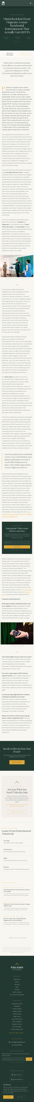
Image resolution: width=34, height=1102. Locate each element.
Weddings (17, 1006)
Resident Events (17, 1024)
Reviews (17, 984)
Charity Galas (17, 1014)
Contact (17, 989)
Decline (20, 1097)
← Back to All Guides (17, 938)
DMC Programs (17, 1021)
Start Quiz (25, 54)
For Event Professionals (17, 994)
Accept (8, 1097)
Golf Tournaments (17, 1019)
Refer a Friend (17, 992)
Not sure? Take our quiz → (17, 1033)
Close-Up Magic (17, 1026)
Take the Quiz (17, 811)
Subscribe (17, 546)
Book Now (17, 762)
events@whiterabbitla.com (18, 1042)
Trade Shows (17, 1016)
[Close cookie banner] (30, 1084)
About (17, 982)
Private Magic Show (17, 1029)
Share (18, 41)
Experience (17, 979)
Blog (17, 987)
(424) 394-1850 (18, 1045)
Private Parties (17, 1009)
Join (29, 1059)
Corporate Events (17, 1003)
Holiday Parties (17, 1011)
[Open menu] (30, 3)
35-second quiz (27, 590)
